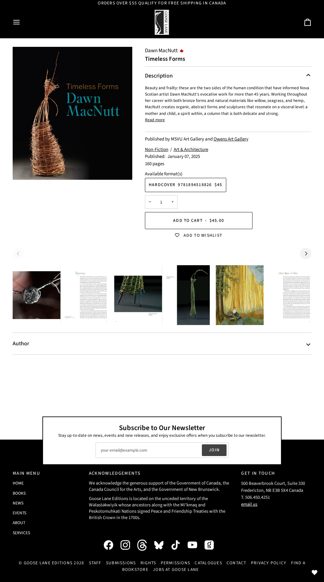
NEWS (18, 503)
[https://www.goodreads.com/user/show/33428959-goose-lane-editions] (212, 545)
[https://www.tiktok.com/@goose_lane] (179, 545)
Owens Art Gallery (231, 139)
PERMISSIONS (175, 563)
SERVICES (21, 533)
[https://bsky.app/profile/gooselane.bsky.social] (162, 545)
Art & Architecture (191, 149)
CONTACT (236, 563)
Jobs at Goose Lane (176, 569)
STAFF (95, 563)
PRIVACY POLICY (268, 563)
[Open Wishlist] (314, 572)
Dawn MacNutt (161, 50)
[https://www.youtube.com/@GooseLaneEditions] (195, 545)
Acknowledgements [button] (114, 473)
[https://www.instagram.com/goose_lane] (128, 545)
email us (249, 504)
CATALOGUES (208, 563)
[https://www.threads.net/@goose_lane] (145, 545)
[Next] (305, 253)
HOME (18, 483)
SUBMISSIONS (121, 563)
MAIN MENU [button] (26, 473)
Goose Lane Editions (48, 563)
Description (159, 76)
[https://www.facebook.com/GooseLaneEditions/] (112, 545)
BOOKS (19, 493)
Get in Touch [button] (258, 473)
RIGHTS (148, 563)
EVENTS (19, 513)
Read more (155, 120)
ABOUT (19, 523)
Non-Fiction (156, 149)
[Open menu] (22, 22)
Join (214, 450)
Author (21, 343)
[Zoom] (72, 113)
